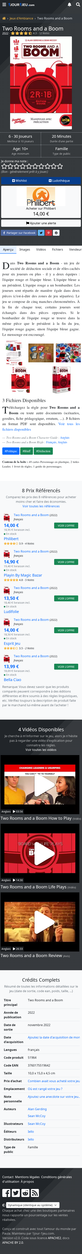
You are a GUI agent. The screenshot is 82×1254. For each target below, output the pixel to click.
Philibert (11, 538)
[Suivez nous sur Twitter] (16, 1195)
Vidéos (41, 249)
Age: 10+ (20, 148)
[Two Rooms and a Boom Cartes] (41, 352)
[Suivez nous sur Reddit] (25, 1195)
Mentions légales (27, 1177)
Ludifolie (11, 611)
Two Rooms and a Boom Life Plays (33, 887)
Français (51, 442)
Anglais (64, 437)
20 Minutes (61, 136)
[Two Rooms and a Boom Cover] (20, 380)
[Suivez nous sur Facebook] (6, 1195)
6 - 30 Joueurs (20, 136)
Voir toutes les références (41, 506)
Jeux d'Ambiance (21, 18)
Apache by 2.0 (12, 1242)
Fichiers (57, 249)
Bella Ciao (12, 679)
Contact (8, 1177)
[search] (78, 4)
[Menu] (4, 4)
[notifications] (69, 4)
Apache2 (54, 1238)
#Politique (11, 451)
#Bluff (27, 451)
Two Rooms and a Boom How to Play (36, 818)
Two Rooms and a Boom (33, 28)
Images (24, 249)
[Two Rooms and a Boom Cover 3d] (61, 380)
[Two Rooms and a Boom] (41, 82)
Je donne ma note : (14, 161)
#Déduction (43, 451)
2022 (5, 33)
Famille (61, 148)
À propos (27, 1181)
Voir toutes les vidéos (41, 750)
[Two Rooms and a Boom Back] (13, 352)
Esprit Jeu (12, 643)
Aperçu (8, 249)
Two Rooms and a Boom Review (31, 955)
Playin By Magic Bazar (23, 575)
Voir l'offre (66, 525)
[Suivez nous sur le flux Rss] (35, 1195)
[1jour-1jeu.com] (35, 4)
